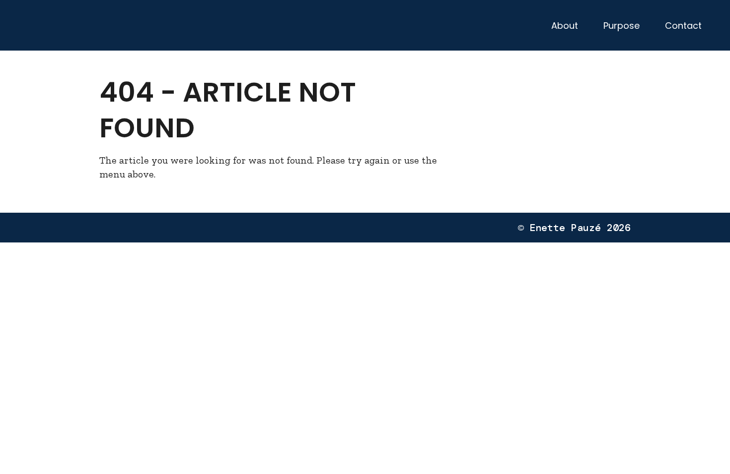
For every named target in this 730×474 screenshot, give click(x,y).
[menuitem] (564, 25)
